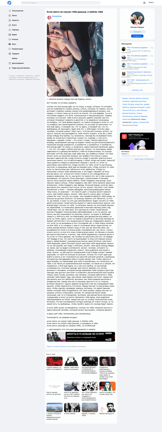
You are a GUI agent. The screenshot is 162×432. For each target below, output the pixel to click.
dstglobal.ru (125, 153)
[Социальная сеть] (12, 3)
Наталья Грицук (137, 27)
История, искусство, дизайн (138, 104)
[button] (144, 3)
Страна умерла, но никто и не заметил (54, 368)
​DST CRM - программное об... (138, 80)
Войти (151, 2)
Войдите (49, 346)
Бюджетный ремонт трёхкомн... (139, 72)
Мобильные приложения (16, 79)
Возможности (29, 75)
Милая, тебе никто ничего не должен (71, 368)
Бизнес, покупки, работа (132, 98)
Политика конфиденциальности (27, 77)
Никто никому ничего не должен (53, 393)
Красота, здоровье (129, 107)
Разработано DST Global (32, 79)
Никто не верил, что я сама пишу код (107, 393)
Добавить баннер (139, 159)
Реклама (111, 333)
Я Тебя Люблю (69, 414)
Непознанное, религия (131, 116)
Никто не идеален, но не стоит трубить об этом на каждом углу (72, 395)
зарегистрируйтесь (61, 346)
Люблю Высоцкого (106, 414)
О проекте (12, 75)
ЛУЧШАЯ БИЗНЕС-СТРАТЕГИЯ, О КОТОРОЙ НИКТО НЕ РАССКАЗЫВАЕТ (89, 370)
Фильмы (144, 110)
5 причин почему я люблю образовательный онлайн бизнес (53, 416)
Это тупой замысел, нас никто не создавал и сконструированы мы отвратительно (89, 396)
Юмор (135, 125)
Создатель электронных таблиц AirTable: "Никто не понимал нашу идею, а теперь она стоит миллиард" (106, 373)
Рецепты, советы (135, 113)
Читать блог (137, 32)
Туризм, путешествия (140, 122)
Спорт (125, 104)
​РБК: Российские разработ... (138, 48)
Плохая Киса (57, 16)
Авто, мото (136, 110)
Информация (20, 75)
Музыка (125, 113)
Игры (144, 101)
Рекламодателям (149, 159)
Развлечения (127, 125)
